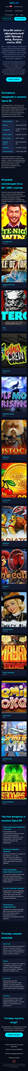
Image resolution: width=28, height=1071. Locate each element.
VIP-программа (9, 15)
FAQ (17, 15)
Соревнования (19, 11)
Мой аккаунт (7, 18)
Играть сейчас (14, 79)
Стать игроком (20, 18)
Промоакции (8, 11)
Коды (21, 15)
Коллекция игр (18, 6)
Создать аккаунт (14, 1035)
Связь (8, 6)
